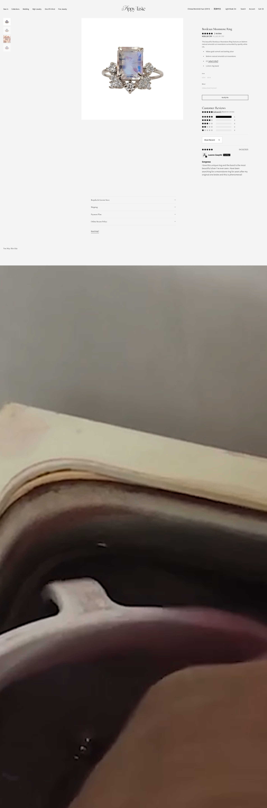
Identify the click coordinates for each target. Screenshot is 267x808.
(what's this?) (213, 61)
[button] (198, 9)
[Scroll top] (263, 804)
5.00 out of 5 (217, 112)
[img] (207, 149)
